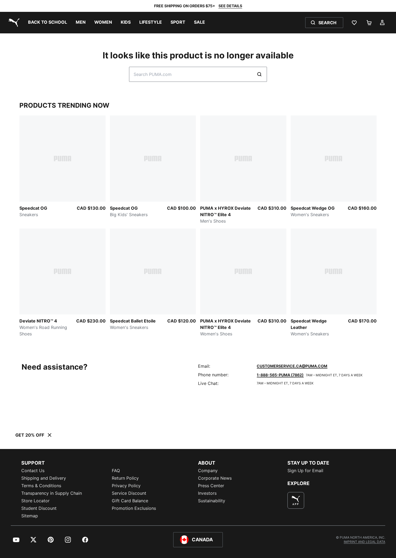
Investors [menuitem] (207, 493)
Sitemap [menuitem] (29, 515)
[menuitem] (47, 22)
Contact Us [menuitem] (32, 470)
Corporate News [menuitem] (215, 478)
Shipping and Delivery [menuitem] (43, 478)
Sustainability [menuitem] (211, 500)
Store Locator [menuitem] (35, 500)
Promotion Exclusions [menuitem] (134, 508)
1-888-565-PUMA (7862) (280, 375)
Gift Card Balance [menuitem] (130, 500)
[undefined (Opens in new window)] (295, 500)
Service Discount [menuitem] (129, 493)
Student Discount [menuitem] (39, 508)
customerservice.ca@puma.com (292, 366)
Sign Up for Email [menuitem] (305, 470)
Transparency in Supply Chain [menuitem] (51, 493)
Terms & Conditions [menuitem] (41, 485)
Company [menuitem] (208, 470)
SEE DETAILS (230, 5)
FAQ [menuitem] (116, 470)
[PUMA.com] (13, 22)
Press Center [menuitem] (211, 485)
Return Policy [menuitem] (125, 478)
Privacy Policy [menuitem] (126, 485)
